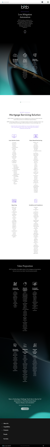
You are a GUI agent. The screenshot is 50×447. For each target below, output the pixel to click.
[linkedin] (43, 445)
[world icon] (48, 1)
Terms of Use (22, 445)
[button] (25, 423)
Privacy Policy (27, 445)
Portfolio (6, 439)
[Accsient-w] (5, 1)
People (5, 434)
